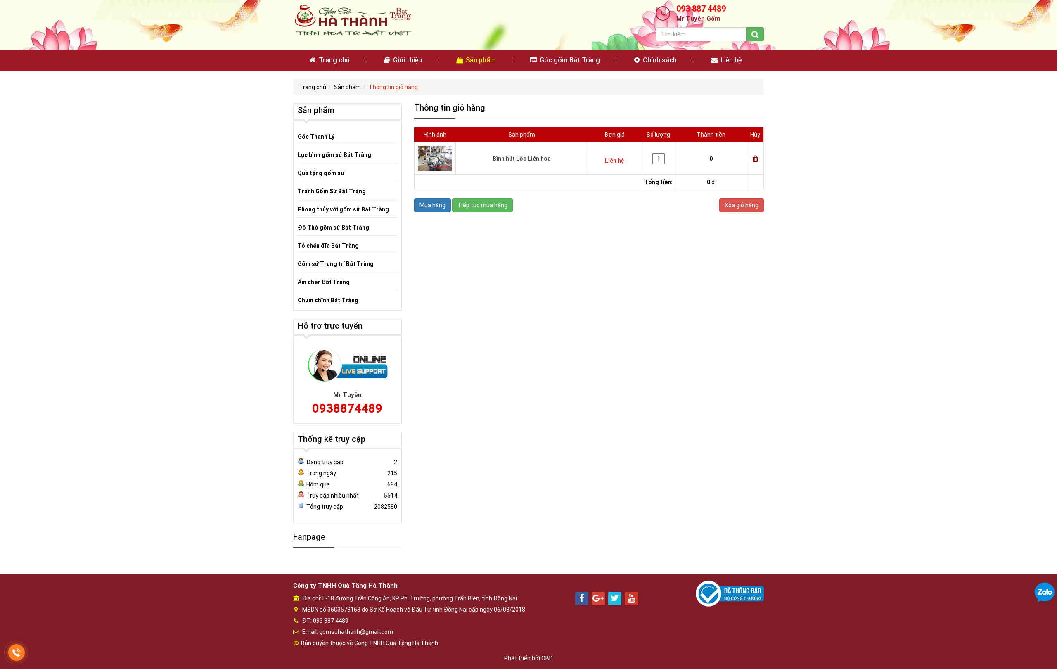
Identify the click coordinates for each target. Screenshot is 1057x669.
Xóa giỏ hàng (741, 205)
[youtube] (631, 598)
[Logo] (352, 20)
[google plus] (598, 598)
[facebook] (581, 598)
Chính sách (659, 60)
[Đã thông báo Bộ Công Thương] (730, 593)
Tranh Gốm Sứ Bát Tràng (332, 191)
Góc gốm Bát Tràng (569, 60)
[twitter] (614, 598)
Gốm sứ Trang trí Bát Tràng (336, 264)
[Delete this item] (755, 158)
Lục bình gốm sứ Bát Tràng (334, 155)
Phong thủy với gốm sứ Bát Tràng (343, 209)
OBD (547, 658)
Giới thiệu (406, 60)
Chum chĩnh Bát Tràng (328, 300)
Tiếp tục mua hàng (482, 205)
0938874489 (347, 408)
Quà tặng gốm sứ (321, 173)
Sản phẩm (480, 60)
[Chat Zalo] (1044, 592)
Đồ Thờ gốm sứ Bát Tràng (333, 227)
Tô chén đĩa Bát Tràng (328, 245)
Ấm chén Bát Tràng (324, 282)
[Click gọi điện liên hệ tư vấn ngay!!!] (16, 653)
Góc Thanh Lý (316, 136)
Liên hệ (730, 60)
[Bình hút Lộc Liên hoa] (435, 157)
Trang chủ (333, 60)
